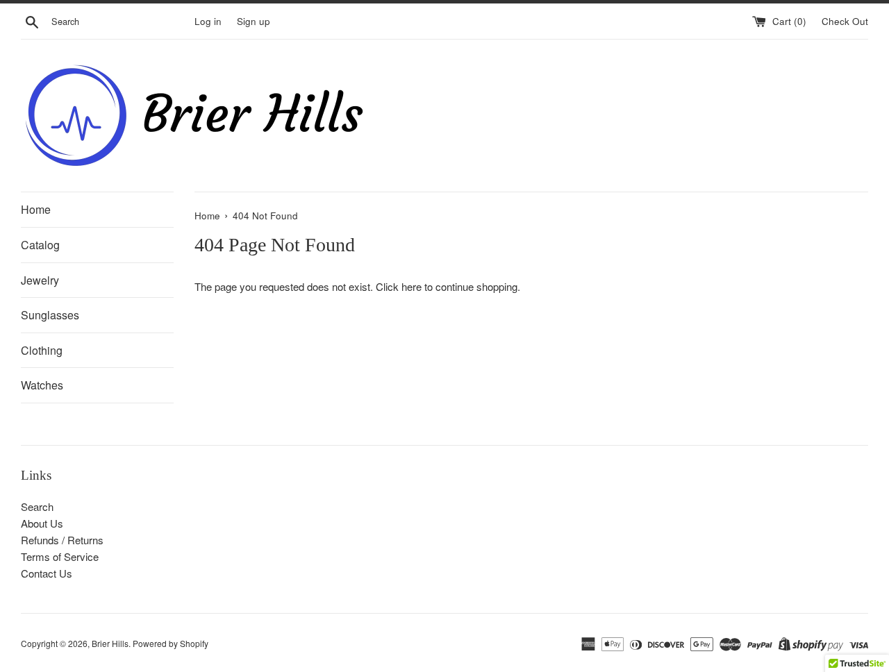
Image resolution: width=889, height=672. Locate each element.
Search (37, 506)
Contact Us (46, 573)
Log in (208, 21)
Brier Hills (110, 643)
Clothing (42, 350)
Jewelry (40, 280)
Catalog (40, 245)
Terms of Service (60, 556)
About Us (42, 523)
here (411, 286)
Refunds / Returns (62, 539)
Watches (42, 385)
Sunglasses (50, 315)
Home (36, 209)
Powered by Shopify (170, 643)
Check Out (845, 21)
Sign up (253, 21)
